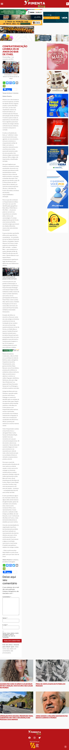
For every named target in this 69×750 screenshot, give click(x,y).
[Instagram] (34, 738)
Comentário (7, 596)
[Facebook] (29, 738)
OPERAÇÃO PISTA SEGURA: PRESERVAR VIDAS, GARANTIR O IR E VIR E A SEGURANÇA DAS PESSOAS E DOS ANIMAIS (16, 717)
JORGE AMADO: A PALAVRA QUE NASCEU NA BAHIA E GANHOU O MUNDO (52, 717)
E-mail (5, 624)
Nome (5, 618)
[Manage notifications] (65, 746)
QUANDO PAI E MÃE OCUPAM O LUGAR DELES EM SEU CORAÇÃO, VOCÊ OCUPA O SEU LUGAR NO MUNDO (16, 685)
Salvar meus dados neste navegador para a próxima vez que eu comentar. (11, 635)
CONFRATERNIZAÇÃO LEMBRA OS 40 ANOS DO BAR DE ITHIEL (15, 50)
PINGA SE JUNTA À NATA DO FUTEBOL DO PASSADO (50, 685)
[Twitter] (39, 738)
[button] (2, 4)
